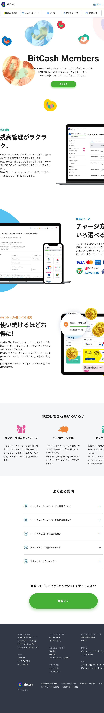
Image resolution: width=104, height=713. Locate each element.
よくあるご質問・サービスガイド (92, 665)
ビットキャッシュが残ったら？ (28, 647)
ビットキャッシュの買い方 (27, 641)
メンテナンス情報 (87, 654)
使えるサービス (72, 13)
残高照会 (52, 651)
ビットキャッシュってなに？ (28, 637)
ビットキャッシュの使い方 (27, 644)
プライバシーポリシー (68, 683)
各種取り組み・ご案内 (70, 687)
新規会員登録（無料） (88, 637)
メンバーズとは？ (32, 13)
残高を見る (92, 13)
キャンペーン (54, 668)
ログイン (84, 641)
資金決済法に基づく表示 (49, 683)
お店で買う (21, 657)
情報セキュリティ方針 (87, 683)
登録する (63, 84)
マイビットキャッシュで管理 (59, 657)
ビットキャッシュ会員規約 (50, 687)
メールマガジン (54, 671)
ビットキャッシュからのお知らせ (92, 651)
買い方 (52, 13)
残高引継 (52, 654)
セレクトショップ (55, 641)
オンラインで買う (24, 661)
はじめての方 (11, 13)
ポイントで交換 (23, 664)
